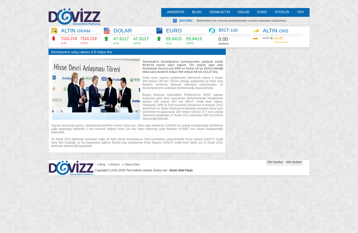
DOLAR (243, 12)
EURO (262, 12)
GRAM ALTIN (219, 12)
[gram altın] (74, 16)
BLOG (197, 12)
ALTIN (75, 31)
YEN (300, 12)
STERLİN (282, 12)
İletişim (115, 164)
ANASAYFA (175, 12)
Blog (102, 164)
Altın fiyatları (275, 162)
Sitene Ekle (132, 164)
